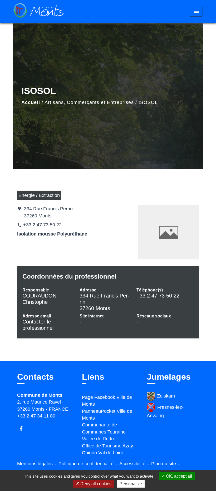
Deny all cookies (95, 484)
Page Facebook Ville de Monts (107, 401)
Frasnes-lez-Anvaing (165, 411)
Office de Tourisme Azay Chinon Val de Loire (107, 449)
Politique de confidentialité (86, 463)
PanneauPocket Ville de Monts (107, 415)
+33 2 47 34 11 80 (36, 416)
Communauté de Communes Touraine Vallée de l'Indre (104, 431)
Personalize (131, 484)
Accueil (30, 102)
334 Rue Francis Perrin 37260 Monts (48, 212)
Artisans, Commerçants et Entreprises (89, 102)
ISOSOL (148, 102)
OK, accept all (178, 476)
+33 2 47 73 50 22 (42, 224)
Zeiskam (166, 396)
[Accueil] (46, 12)
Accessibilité (132, 463)
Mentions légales (35, 463)
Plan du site (163, 463)
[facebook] (23, 429)
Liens (93, 377)
